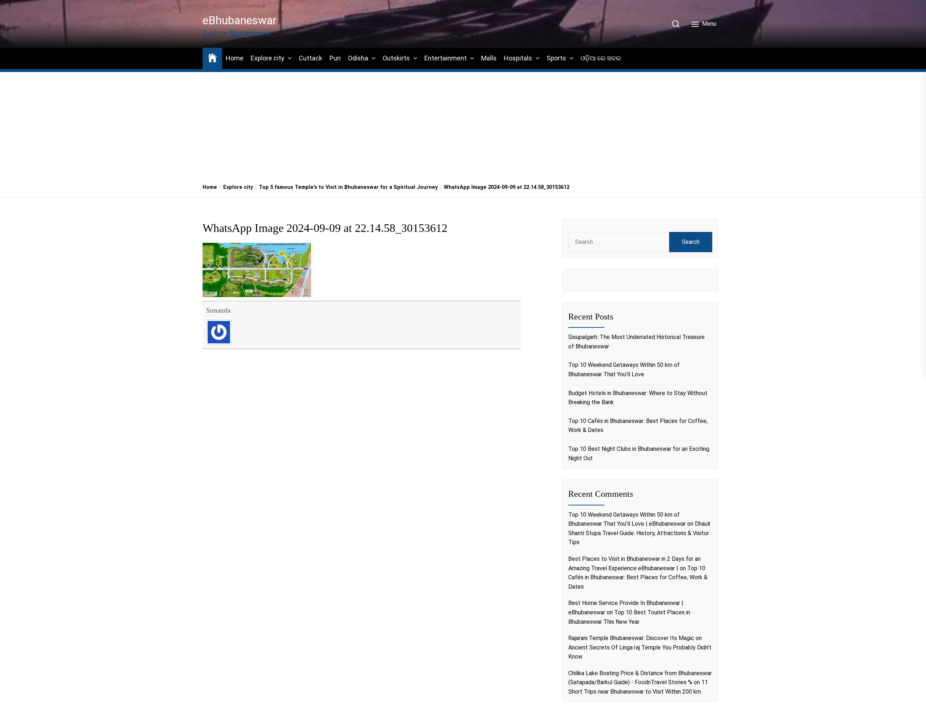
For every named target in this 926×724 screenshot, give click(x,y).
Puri (335, 58)
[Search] (676, 24)
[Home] (212, 57)
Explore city (267, 58)
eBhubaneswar (240, 20)
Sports (556, 58)
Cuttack (310, 58)
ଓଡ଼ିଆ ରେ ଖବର (601, 58)
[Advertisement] (463, 123)
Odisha (358, 58)
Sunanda (218, 310)
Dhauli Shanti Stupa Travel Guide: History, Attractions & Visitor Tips (639, 533)
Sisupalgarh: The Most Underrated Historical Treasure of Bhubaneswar (636, 342)
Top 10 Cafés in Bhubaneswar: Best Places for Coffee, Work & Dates (638, 426)
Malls (489, 58)
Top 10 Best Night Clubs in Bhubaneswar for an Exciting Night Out (638, 453)
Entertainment (445, 58)
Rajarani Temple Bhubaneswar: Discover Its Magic (631, 638)
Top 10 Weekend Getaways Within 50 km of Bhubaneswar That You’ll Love (624, 369)
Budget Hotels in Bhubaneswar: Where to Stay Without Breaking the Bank (638, 398)
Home (234, 58)
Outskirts (396, 58)
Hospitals (518, 58)
